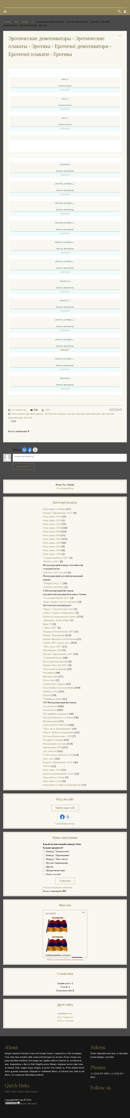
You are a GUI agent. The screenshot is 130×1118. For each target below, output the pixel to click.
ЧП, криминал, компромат (56, 714)
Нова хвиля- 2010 (52, 528)
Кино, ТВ (47, 624)
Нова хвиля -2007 (52, 539)
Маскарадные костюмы (55, 743)
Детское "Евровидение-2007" (58, 654)
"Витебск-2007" (51, 561)
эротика (71, 413)
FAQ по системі (65, 1020)
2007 (47, 410)
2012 (16, 21)
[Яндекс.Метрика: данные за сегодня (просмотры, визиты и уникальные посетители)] (27, 1103)
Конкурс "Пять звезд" (57, 859)
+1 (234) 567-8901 (100, 1073)
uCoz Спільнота (65, 1017)
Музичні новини (51, 721)
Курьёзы (47, 695)
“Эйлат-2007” (50, 627)
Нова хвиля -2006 (52, 543)
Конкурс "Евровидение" (58, 855)
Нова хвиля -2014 (52, 770)
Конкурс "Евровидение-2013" (58, 513)
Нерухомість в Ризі (52, 781)
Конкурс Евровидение (54, 635)
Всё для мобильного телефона (58, 717)
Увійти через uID (65, 807)
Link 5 (35, 1091)
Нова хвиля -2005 (52, 546)
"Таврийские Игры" (52, 699)
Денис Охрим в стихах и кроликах (60, 602)
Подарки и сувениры (53, 740)
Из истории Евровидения (55, 661)
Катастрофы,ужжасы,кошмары (58, 687)
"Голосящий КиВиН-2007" (56, 598)
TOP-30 (47, 766)
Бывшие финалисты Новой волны (59, 639)
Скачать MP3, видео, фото (56, 642)
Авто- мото (49, 758)
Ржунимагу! (49, 672)
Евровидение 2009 (52, 747)
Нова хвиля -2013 (52, 516)
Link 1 (8, 1091)
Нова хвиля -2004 (52, 550)
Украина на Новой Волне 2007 (58, 631)
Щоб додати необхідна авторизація (65, 959)
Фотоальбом (18, 413)
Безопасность (50, 710)
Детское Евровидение (57, 863)
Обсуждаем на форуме (54, 669)
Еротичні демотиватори (88, 413)
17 (32, 21)
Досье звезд (49, 680)
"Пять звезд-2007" (52, 646)
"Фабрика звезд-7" (52, 583)
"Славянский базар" (53, 657)
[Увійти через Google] (35, 449)
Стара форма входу (65, 823)
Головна (7, 21)
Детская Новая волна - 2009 (57, 736)
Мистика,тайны (50, 676)
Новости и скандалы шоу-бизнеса (60, 616)
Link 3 (21, 1091)
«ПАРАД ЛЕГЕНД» (53, 587)
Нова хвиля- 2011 (52, 524)
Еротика (28, 417)
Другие (49, 866)
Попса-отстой (53, 874)
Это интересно (19, 410)
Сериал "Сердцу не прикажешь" (59, 612)
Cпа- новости (49, 751)
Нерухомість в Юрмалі (54, 509)
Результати (48, 887)
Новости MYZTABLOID (55, 725)
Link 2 (15, 1091)
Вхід (71, 488)
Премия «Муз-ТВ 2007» (55, 665)
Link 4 (28, 1091)
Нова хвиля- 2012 (52, 520)
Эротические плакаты (55, 413)
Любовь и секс (50, 691)
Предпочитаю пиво (55, 870)
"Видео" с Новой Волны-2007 (58, 609)
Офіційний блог (65, 1013)
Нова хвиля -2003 (52, 554)
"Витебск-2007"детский (55, 572)
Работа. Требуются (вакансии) (58, 732)
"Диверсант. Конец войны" (56, 620)
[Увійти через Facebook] (29, 449)
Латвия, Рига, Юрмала (54, 684)
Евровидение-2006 (52, 650)
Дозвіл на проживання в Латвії (58, 773)
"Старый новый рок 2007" (56, 558)
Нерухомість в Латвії (54, 777)
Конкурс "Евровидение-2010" (58, 762)
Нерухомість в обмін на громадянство (62, 785)
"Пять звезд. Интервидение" (57, 728)
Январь (25, 21)
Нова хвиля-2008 (52, 535)
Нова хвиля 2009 (51, 531)
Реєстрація (61, 488)
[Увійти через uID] (24, 449)
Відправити (23, 466)
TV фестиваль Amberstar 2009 (58, 755)
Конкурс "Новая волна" (58, 851)
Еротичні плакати (34, 413)
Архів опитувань (64, 887)
